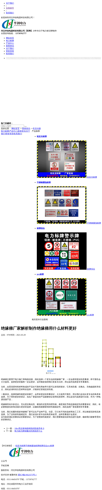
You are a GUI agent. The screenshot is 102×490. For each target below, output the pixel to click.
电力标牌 (10, 41)
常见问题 (37, 128)
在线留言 (10, 8)
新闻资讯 (10, 46)
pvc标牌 (50, 446)
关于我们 (10, 3)
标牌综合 (43, 446)
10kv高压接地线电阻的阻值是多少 (29, 428)
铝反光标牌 (20, 446)
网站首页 (10, 38)
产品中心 (10, 43)
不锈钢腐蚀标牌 (32, 446)
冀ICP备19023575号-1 (27, 475)
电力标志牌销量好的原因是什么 (28, 431)
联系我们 (10, 13)
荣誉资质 (10, 51)
